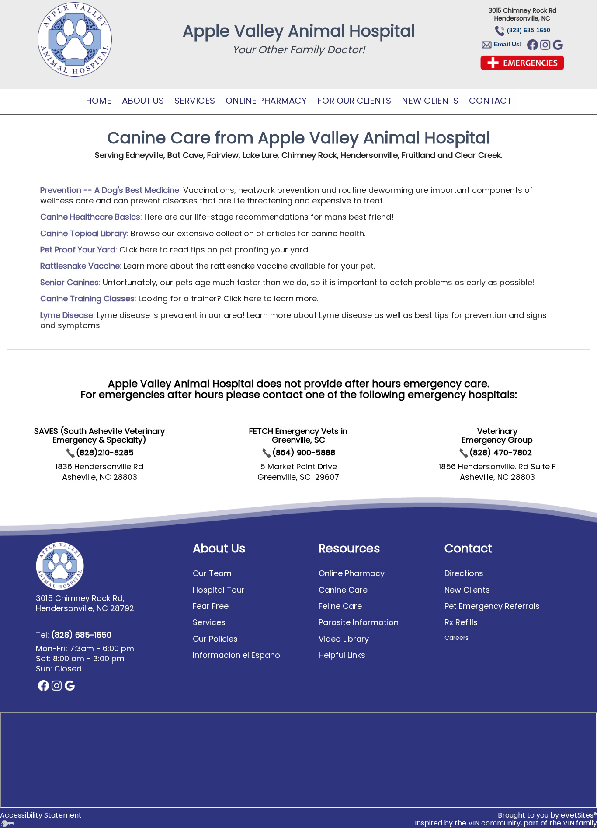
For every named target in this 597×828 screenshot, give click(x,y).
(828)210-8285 (105, 452)
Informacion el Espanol (237, 655)
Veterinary (497, 431)
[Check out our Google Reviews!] (69, 685)
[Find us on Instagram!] (545, 44)
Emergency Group (497, 439)
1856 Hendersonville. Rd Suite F (497, 466)
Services (194, 100)
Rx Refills (461, 622)
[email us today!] (493, 44)
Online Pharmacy (266, 100)
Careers (456, 637)
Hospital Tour (219, 589)
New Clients (430, 100)
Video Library (344, 638)
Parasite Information (359, 622)
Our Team (212, 573)
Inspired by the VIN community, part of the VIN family (506, 823)
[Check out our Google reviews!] (557, 44)
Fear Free (211, 606)
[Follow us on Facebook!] (43, 685)
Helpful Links (342, 655)
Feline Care (340, 606)
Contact (490, 100)
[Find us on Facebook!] (532, 44)
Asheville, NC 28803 (497, 477)
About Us (143, 100)
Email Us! (508, 44)
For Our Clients (354, 100)
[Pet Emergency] (522, 62)
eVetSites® (579, 815)
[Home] (74, 39)
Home (98, 100)
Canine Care (343, 589)
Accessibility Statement (41, 815)
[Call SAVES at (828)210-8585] (70, 452)
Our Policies (215, 638)
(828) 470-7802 (500, 452)
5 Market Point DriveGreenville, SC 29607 (298, 471)
